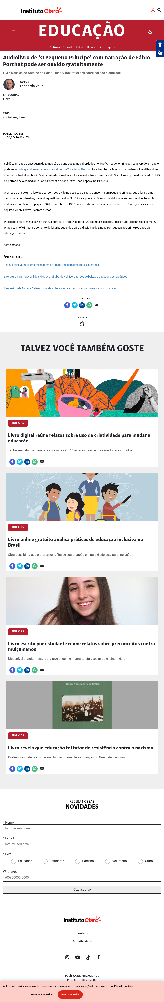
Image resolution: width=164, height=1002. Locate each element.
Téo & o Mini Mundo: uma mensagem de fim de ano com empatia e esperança (51, 265)
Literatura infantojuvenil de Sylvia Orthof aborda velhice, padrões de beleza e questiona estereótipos (65, 276)
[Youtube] (77, 958)
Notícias (55, 47)
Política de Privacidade (82, 976)
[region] (82, 991)
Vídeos (80, 47)
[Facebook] (99, 958)
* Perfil (7, 854)
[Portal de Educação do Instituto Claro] (82, 925)
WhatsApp (10, 872)
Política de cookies (122, 986)
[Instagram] (67, 958)
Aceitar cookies (70, 994)
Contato (82, 933)
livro (22, 117)
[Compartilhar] (67, 305)
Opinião (92, 47)
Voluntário (119, 861)
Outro (149, 861)
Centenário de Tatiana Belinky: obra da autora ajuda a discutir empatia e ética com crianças (60, 288)
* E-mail (8, 838)
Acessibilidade (82, 941)
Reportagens (107, 47)
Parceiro (88, 861)
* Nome (8, 822)
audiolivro (10, 117)
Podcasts (67, 47)
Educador (25, 861)
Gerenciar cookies (42, 994)
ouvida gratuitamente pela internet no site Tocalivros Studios (52, 169)
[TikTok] (88, 958)
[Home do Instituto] (41, 10)
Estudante (57, 861)
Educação (82, 32)
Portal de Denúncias (82, 980)
